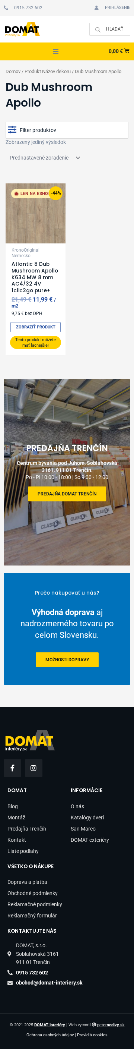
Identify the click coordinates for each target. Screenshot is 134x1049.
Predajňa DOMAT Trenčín (67, 494)
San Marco (83, 829)
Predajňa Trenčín (26, 829)
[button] (56, 51)
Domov (13, 71)
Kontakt (16, 840)
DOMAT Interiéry (49, 1025)
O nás (77, 806)
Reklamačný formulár (32, 916)
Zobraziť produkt (35, 327)
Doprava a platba (27, 882)
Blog (12, 806)
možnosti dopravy (67, 659)
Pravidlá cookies (92, 1035)
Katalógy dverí (87, 817)
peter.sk (111, 1025)
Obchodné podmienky (32, 893)
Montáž (16, 817)
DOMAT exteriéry (90, 840)
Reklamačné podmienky (34, 904)
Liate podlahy (23, 851)
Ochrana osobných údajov (50, 1035)
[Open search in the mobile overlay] (110, 29)
